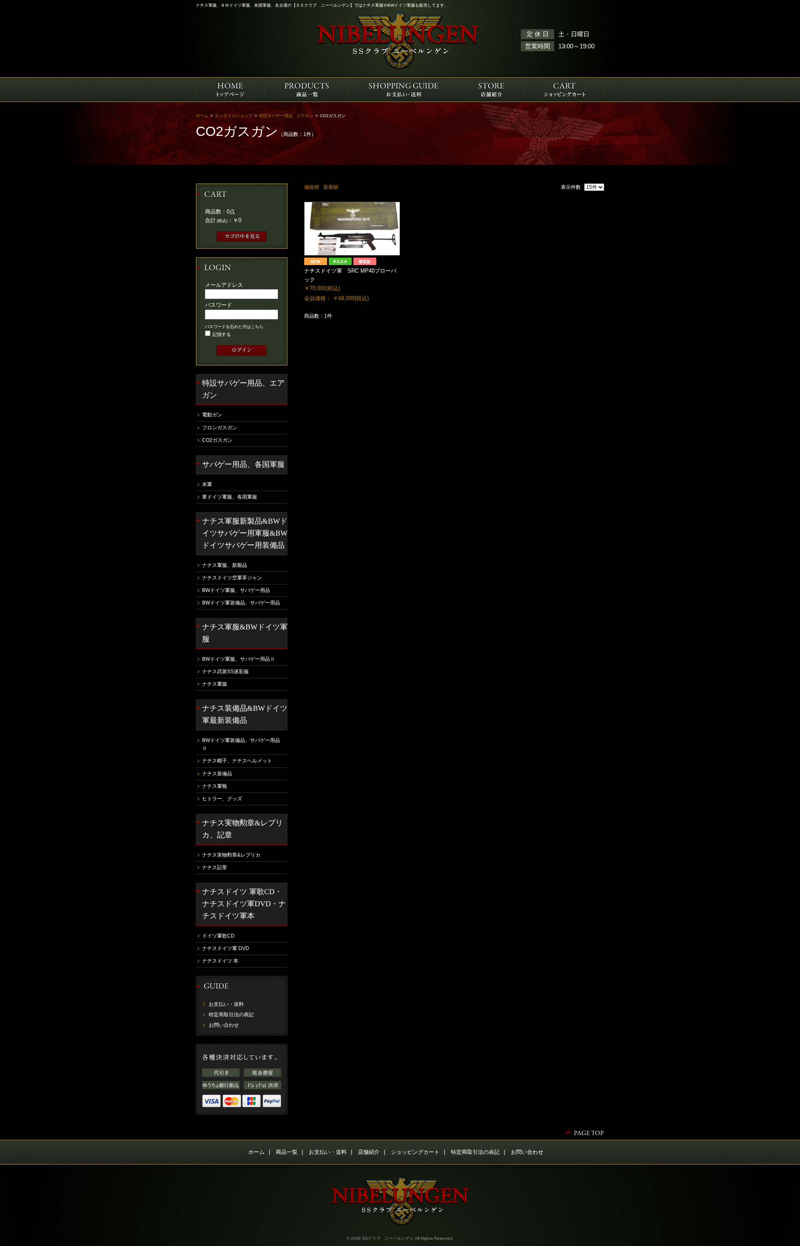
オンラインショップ (233, 115)
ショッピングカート (415, 1152)
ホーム (202, 115)
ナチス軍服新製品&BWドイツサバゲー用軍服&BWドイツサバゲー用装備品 (245, 533)
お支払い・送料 (226, 1004)
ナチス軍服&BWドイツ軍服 (245, 633)
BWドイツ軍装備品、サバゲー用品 (241, 603)
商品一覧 (287, 1152)
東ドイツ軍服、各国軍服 (229, 497)
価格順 (311, 187)
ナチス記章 (214, 867)
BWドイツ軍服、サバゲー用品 (236, 590)
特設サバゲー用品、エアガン (286, 115)
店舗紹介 (369, 1152)
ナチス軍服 (214, 684)
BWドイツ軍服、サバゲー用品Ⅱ (238, 659)
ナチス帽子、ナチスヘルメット (237, 761)
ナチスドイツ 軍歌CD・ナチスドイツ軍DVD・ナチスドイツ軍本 (244, 903)
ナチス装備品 (217, 774)
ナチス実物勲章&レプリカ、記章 (242, 829)
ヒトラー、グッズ (222, 799)
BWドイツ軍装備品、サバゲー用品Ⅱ (241, 744)
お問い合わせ (224, 1025)
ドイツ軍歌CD (218, 936)
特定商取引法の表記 (231, 1015)
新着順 (330, 187)
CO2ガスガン (217, 440)
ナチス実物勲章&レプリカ (231, 855)
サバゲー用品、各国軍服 (243, 464)
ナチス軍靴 (214, 786)
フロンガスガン (219, 428)
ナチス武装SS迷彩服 (225, 671)
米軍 (207, 484)
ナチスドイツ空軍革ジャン (232, 578)
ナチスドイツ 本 (220, 961)
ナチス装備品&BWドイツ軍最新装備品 (245, 714)
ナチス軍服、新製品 (224, 565)
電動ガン (212, 415)
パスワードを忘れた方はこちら (234, 326)
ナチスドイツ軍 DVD (225, 948)
